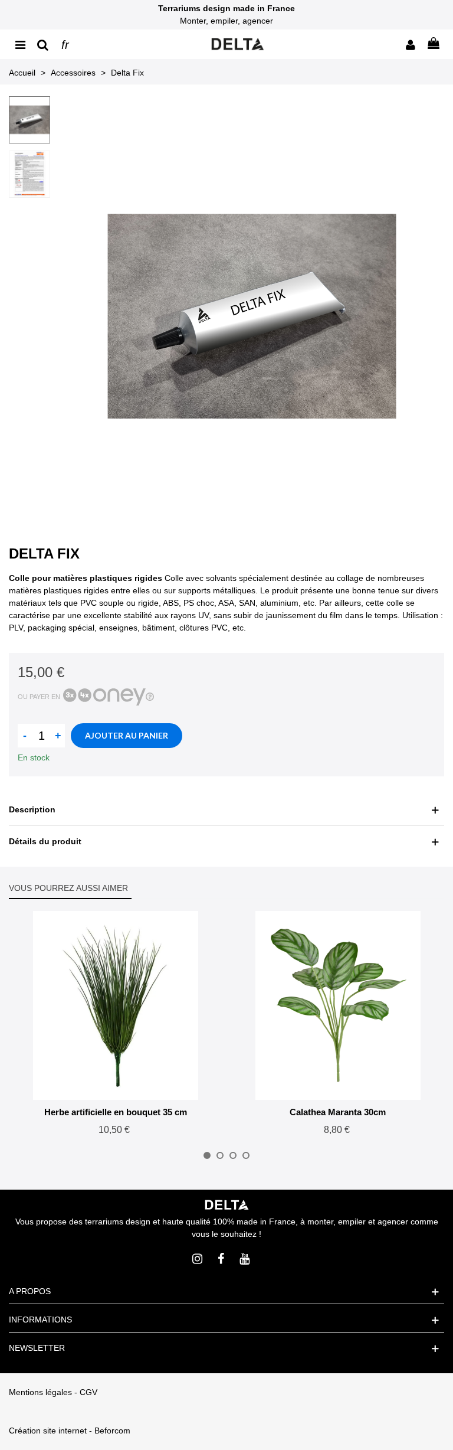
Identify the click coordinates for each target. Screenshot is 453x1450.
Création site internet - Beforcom (69, 1430)
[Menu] (20, 44)
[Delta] (237, 44)
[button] (207, 1155)
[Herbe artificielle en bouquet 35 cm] (115, 1005)
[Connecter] (410, 44)
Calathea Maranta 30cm (338, 1112)
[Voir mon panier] (433, 44)
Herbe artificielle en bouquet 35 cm (115, 1112)
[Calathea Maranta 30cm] (338, 1005)
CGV (88, 1392)
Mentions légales (40, 1392)
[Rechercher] (42, 44)
